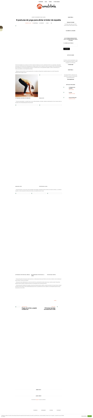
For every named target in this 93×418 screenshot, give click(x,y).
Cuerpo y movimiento (36, 17)
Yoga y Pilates (42, 17)
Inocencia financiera (72, 97)
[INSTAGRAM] (17, 2)
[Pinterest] (20, 2)
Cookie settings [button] (84, 416)
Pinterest (61, 300)
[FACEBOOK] (15, 2)
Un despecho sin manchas (72, 88)
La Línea (70, 92)
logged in (37, 399)
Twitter (59, 300)
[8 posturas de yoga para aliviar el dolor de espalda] (38, 43)
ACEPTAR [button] (89, 416)
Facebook (57, 300)
